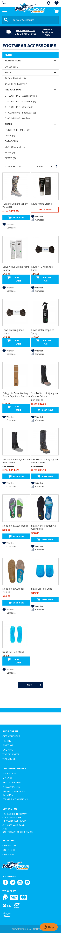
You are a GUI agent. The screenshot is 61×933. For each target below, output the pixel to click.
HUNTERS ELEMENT (17, 129)
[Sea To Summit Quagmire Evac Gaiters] (16, 441)
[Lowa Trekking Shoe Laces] (16, 312)
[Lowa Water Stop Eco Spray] (45, 312)
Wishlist (10, 224)
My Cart (7, 777)
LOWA (10, 135)
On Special (12, 66)
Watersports (10, 754)
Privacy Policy (11, 786)
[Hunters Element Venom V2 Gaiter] (16, 186)
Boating (7, 745)
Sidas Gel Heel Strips (13, 651)
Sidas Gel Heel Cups (41, 588)
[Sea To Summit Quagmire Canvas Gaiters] (45, 375)
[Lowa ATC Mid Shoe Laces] (45, 249)
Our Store (8, 849)
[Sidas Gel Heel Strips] (16, 634)
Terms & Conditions (15, 799)
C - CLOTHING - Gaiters (19, 107)
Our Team (8, 854)
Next (30, 684)
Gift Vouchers (11, 736)
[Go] (6, 20)
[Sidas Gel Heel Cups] (45, 571)
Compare (11, 227)
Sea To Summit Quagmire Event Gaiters (45, 461)
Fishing (6, 740)
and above (16, 83)
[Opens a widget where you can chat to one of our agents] (49, 927)
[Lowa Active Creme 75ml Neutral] (16, 249)
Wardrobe (8, 758)
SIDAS (10, 152)
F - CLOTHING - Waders (19, 118)
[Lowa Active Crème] (45, 186)
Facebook (5, 882)
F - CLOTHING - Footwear (20, 112)
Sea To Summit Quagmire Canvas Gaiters (45, 395)
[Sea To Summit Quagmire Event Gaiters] (45, 441)
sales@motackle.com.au (17, 832)
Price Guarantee (12, 782)
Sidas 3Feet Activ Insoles (15, 525)
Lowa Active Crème (41, 203)
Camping (7, 749)
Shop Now (18, 217)
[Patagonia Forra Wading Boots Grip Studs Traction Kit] (16, 375)
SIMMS (10, 158)
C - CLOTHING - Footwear (20, 101)
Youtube (27, 882)
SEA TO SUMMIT (15, 146)
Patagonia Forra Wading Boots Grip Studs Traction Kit (16, 396)
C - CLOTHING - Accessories (21, 95)
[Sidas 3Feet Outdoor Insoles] (16, 571)
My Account (10, 773)
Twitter (12, 882)
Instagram (20, 882)
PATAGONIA (13, 141)
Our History (10, 845)
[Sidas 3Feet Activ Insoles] (16, 508)
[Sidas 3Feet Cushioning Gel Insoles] (45, 508)
